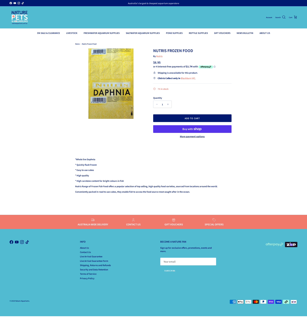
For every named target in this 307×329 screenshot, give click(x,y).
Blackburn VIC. (188, 78)
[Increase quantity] (169, 104)
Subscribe (169, 270)
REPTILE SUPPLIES (198, 32)
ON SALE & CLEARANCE (48, 32)
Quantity (157, 97)
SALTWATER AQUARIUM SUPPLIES (143, 32)
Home (77, 44)
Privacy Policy (87, 278)
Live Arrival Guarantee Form (94, 260)
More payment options (192, 136)
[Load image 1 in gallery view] (111, 83)
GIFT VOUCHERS (222, 32)
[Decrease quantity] (156, 104)
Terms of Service (88, 273)
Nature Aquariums (22, 301)
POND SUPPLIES (174, 32)
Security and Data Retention (94, 269)
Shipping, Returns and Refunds (95, 265)
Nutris (159, 56)
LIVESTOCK (71, 32)
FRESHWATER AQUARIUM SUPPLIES (102, 32)
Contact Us (85, 252)
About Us (84, 247)
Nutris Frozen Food (89, 44)
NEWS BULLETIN (245, 32)
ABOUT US (265, 32)
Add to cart (192, 118)
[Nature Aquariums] (20, 17)
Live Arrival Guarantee (91, 256)
